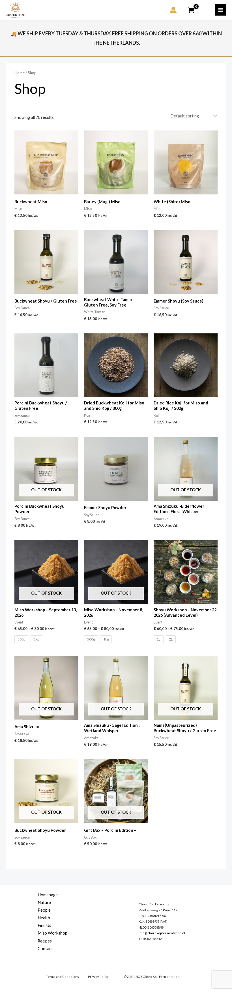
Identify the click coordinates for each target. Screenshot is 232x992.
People (44, 910)
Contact (45, 948)
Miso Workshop (52, 933)
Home (19, 72)
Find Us (44, 925)
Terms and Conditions (62, 976)
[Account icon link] (173, 10)
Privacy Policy (98, 976)
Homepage (48, 894)
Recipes (45, 941)
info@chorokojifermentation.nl (162, 933)
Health (44, 917)
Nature (44, 902)
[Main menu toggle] (220, 10)
